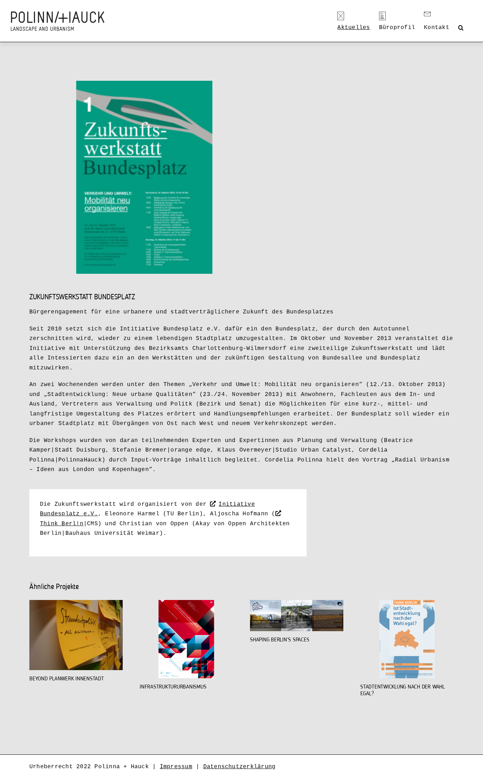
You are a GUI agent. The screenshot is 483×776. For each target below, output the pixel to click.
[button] (461, 27)
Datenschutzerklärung (239, 767)
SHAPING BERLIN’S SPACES (279, 640)
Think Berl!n (61, 524)
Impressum (176, 767)
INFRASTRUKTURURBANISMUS (173, 687)
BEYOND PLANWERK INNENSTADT (66, 679)
